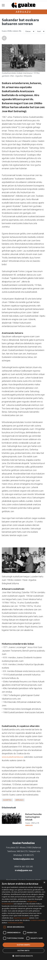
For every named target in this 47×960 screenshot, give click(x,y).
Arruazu (23, 12)
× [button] (44, 882)
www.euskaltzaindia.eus (13, 757)
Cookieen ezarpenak (37, 920)
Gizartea (7, 800)
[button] (23, 955)
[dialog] (23, 920)
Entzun (28, 31)
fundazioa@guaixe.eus (23, 859)
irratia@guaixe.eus (23, 870)
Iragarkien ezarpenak (21, 918)
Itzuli (39, 31)
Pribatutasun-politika (15, 923)
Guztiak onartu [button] (23, 945)
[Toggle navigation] (3, 5)
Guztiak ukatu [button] (23, 951)
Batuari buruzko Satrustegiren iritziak (33, 817)
